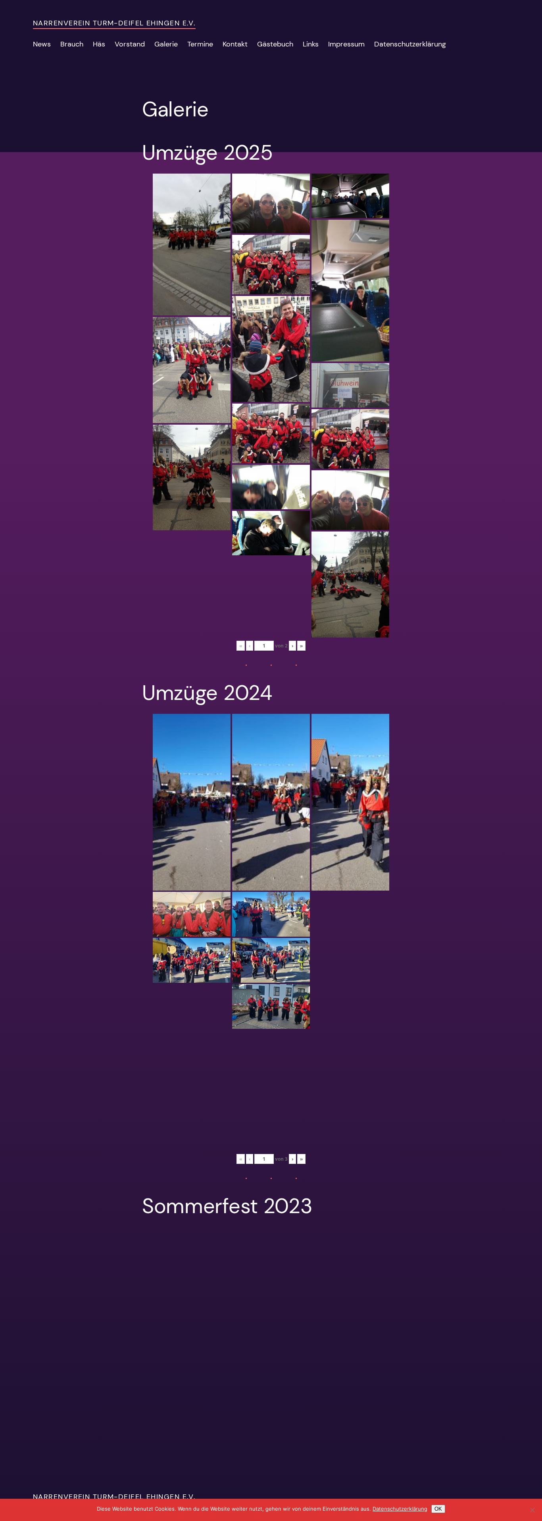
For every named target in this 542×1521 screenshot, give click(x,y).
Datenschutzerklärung (400, 1509)
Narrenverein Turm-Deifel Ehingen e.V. (114, 23)
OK (438, 1509)
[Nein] (532, 1510)
